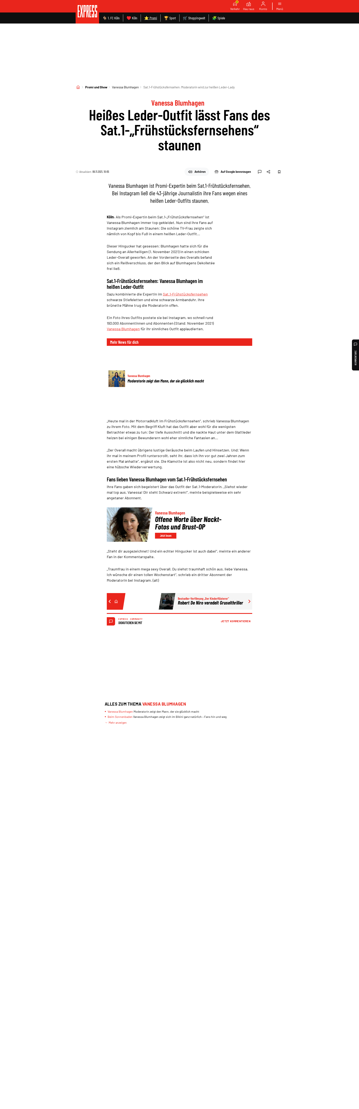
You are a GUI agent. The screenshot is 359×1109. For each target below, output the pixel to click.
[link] (87, 11)
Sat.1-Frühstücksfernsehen (185, 294)
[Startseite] (78, 87)
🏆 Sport (170, 18)
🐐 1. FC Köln (111, 18)
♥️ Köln (132, 18)
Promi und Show (96, 87)
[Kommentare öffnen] (260, 172)
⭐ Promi (150, 18)
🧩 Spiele (218, 18)
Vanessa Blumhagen (125, 87)
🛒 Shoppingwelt (194, 18)
